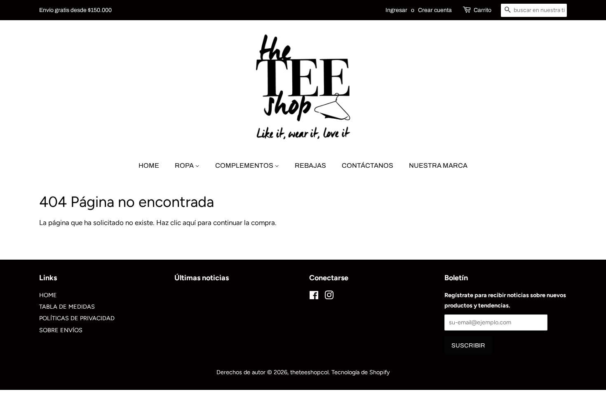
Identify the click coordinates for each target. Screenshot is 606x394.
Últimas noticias (201, 277)
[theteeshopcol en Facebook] (314, 296)
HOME (149, 165)
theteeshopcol (309, 372)
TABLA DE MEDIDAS (67, 306)
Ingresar (396, 10)
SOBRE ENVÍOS (60, 330)
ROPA (185, 165)
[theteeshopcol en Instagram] (329, 296)
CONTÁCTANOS (367, 165)
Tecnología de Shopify (360, 372)
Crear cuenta (435, 10)
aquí (189, 222)
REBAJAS (310, 165)
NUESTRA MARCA (438, 165)
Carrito (482, 10)
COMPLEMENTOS (245, 165)
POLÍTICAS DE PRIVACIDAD (77, 318)
